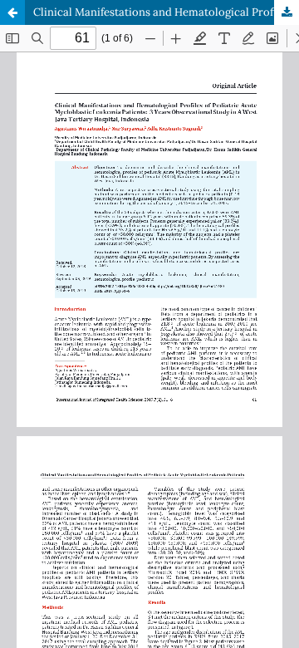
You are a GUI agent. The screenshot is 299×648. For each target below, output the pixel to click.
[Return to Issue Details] (12, 12)
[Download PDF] (286, 12)
